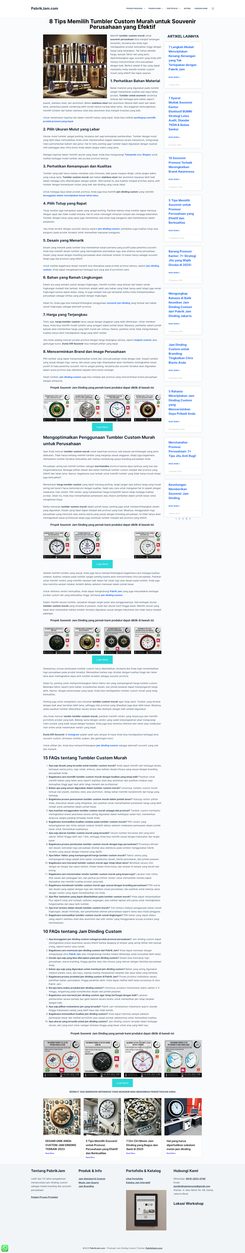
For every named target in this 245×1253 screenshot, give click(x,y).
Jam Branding (86, 1186)
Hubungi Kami (201, 8)
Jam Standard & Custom (92, 1178)
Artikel (187, 8)
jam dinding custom (109, 228)
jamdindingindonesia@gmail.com (192, 1186)
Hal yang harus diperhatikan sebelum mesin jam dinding (181, 1145)
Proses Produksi (134, 8)
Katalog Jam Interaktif (138, 1182)
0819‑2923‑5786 (196, 1178)
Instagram (73, 734)
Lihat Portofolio (134, 1178)
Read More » (174, 77)
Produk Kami (155, 8)
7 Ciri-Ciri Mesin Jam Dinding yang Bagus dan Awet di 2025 (142, 1145)
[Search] (213, 9)
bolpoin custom (143, 340)
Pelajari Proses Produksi (44, 1197)
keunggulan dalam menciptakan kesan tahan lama (70, 195)
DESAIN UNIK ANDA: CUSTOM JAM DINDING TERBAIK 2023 (60, 1145)
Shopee (146, 154)
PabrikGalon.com (154, 1248)
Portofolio (172, 8)
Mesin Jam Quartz (89, 1182)
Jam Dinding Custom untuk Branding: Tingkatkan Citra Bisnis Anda (181, 353)
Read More (49, 1153)
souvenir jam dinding (118, 303)
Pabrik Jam (116, 591)
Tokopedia (130, 154)
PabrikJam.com (44, 8)
